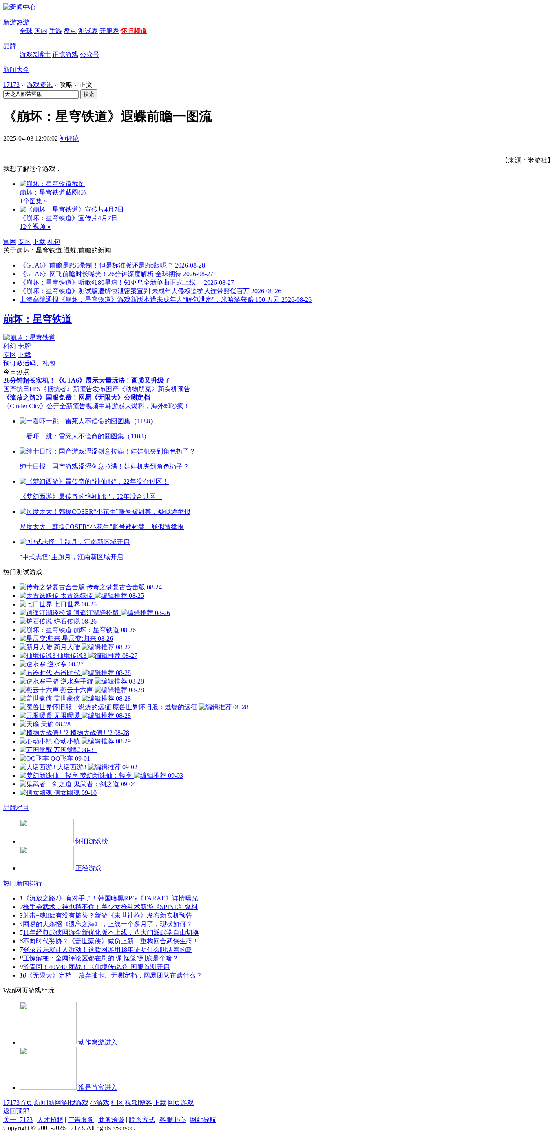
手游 (55, 30)
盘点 (70, 30)
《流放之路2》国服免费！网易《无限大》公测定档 (76, 397)
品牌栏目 (16, 807)
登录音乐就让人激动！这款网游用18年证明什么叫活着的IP (107, 949)
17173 (11, 84)
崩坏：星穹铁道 (37, 319)
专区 (24, 241)
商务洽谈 (111, 1119)
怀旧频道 (134, 30)
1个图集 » (33, 200)
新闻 (40, 1102)
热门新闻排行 (22, 883)
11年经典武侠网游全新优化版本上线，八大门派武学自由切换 (111, 932)
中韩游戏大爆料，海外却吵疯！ (144, 406)
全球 (26, 30)
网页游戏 (181, 1102)
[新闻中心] (19, 7)
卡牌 (24, 346)
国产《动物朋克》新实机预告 (148, 388)
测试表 (88, 30)
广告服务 (81, 1119)
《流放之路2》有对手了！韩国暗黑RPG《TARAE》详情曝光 (110, 898)
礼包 (53, 241)
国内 (40, 30)
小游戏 (99, 1102)
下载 (39, 241)
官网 (9, 241)
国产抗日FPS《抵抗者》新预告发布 (54, 388)
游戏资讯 (40, 84)
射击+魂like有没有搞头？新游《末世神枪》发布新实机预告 (107, 915)
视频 (131, 1102)
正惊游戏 (65, 54)
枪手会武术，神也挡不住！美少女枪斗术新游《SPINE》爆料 (110, 906)
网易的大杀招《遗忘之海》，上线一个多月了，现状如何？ (107, 923)
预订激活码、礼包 (29, 363)
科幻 (9, 346)
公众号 (89, 54)
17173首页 (18, 1102)
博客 (145, 1102)
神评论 (69, 138)
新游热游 (16, 22)
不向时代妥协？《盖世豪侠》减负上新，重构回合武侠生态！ (111, 941)
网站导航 (203, 1119)
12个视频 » (35, 226)
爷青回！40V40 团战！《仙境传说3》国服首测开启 (96, 966)
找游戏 (78, 1102)
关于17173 (18, 1119)
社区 (117, 1102)
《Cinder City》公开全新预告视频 (51, 406)
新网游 (58, 1102)
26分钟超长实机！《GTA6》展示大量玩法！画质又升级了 (86, 380)
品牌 (9, 45)
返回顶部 (16, 1111)
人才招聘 (50, 1119)
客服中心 (172, 1119)
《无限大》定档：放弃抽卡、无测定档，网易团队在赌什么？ (114, 975)
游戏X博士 (35, 54)
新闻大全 (16, 69)
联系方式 (142, 1119)
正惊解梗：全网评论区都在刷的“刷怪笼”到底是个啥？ (101, 958)
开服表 (109, 30)
